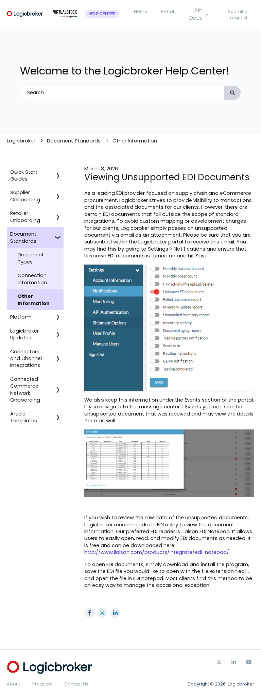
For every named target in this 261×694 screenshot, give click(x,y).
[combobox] (122, 93)
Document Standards (74, 140)
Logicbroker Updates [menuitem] (24, 334)
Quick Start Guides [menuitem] (23, 175)
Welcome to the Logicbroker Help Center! (124, 71)
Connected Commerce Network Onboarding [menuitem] (25, 389)
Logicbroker (21, 140)
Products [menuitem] (42, 684)
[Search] (232, 93)
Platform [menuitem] (21, 317)
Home (140, 11)
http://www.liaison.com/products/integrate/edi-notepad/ (156, 552)
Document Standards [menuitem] (23, 237)
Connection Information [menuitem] (32, 279)
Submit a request (237, 14)
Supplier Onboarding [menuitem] (25, 196)
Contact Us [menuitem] (76, 684)
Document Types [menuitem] (31, 258)
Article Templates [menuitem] (23, 417)
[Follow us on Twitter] (218, 662)
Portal (167, 11)
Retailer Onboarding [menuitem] (25, 216)
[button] (58, 173)
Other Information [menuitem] (34, 299)
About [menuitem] (13, 684)
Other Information (134, 140)
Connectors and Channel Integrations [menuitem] (26, 358)
